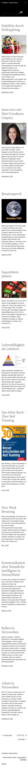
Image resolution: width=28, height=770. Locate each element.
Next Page (22, 739)
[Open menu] (25, 3)
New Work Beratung (9, 510)
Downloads (21, 757)
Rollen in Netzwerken (10, 630)
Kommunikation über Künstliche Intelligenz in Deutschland (13, 569)
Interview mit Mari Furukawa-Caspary (13, 114)
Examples (23, 759)
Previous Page (7, 735)
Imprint (4, 764)
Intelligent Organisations (10, 2)
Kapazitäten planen (10, 274)
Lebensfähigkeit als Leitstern (13, 347)
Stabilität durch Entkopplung (13, 28)
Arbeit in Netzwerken (10, 685)
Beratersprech (12, 194)
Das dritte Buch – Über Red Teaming (14, 416)
